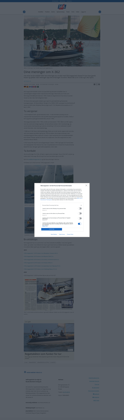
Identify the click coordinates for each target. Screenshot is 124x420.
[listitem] (62, 205)
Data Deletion (54, 234)
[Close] (86, 185)
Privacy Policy (70, 234)
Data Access (62, 234)
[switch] (80, 208)
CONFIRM (51, 229)
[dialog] (62, 210)
